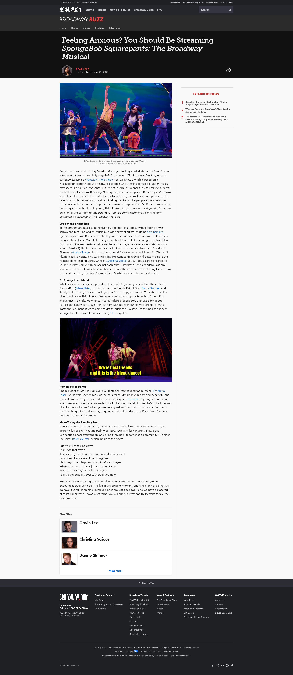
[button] (228, 72)
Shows (90, 10)
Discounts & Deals (138, 634)
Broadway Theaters (193, 608)
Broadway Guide (144, 10)
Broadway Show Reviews (196, 617)
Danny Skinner (150, 288)
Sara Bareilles (155, 232)
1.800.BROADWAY (79, 2)
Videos (86, 27)
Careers (219, 604)
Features (99, 27)
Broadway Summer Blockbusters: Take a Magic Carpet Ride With (206, 103)
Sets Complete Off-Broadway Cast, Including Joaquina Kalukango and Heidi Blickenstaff (206, 119)
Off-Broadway (136, 629)
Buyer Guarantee (223, 612)
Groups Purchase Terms (171, 647)
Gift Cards (213, 2)
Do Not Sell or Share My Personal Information (159, 651)
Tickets (102, 10)
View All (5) (115, 570)
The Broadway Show (194, 2)
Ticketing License (191, 647)
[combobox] (216, 9)
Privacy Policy (101, 647)
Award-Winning (136, 625)
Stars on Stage (136, 612)
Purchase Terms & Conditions (146, 647)
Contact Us (65, 605)
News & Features (120, 10)
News (63, 27)
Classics (133, 621)
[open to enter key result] (229, 9)
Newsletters (189, 600)
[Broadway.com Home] (70, 9)
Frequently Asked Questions (109, 604)
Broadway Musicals (139, 604)
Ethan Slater (83, 288)
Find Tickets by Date (139, 600)
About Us (219, 600)
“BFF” (113, 313)
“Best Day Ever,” (80, 439)
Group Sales (228, 2)
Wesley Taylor (80, 252)
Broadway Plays (137, 608)
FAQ (159, 10)
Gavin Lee (134, 399)
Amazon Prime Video (100, 179)
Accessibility (221, 608)
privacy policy (148, 656)
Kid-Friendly (135, 617)
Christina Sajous (117, 260)
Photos (74, 27)
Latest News (163, 604)
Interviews (114, 27)
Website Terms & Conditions (120, 647)
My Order (176, 2)
